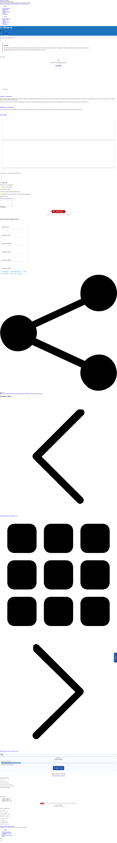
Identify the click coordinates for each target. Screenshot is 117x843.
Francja (11, 273)
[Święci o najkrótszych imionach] (11, 794)
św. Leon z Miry (3, 781)
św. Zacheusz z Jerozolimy (5, 814)
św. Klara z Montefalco (4, 782)
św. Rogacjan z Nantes (6, 251)
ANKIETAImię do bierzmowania (115, 657)
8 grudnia (6, 273)
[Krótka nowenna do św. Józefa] (34, 794)
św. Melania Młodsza (4, 822)
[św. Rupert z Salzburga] (5, 257)
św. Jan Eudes (2, 810)
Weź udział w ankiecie (58, 767)
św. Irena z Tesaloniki (4, 818)
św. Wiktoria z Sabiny (4, 821)
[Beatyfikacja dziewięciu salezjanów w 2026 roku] (41, 794)
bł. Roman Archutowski (6, 243)
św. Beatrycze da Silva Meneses (6, 784)
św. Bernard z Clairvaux (4, 816)
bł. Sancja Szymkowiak (4, 824)
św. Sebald (2, 779)
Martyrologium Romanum (62, 62)
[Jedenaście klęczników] (3, 794)
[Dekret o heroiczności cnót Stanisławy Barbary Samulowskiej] (18, 794)
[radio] (59, 175)
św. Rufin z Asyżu (5, 227)
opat (15, 273)
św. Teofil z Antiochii (4, 811)
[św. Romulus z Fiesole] (5, 232)
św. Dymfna (2, 819)
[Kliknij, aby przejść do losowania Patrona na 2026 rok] (58, 775)
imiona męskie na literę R (16, 271)
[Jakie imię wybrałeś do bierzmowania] (26, 794)
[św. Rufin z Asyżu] (5, 223)
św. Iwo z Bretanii (3, 813)
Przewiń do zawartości (4, 0)
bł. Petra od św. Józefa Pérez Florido (7, 785)
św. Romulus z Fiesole (6, 235)
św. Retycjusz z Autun (6, 268)
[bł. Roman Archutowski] (5, 240)
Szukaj (1, 754)
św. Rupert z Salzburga (6, 260)
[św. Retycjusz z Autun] (5, 265)
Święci (25, 271)
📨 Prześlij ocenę (3, 182)
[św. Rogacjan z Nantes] (5, 248)
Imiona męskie (5, 271)
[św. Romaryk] (9, 138)
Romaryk (20, 273)
